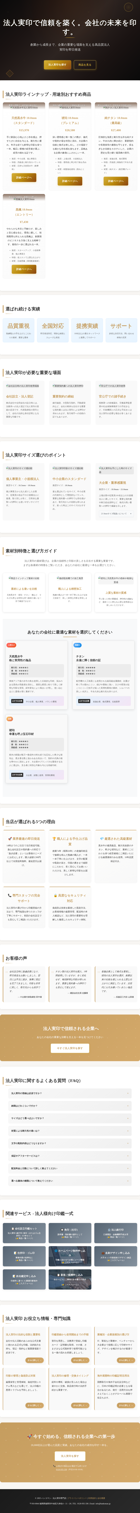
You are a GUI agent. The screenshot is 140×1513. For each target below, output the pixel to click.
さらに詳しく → (35, 1360)
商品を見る (84, 64)
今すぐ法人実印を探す (70, 1048)
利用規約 (92, 1498)
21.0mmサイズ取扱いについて (116, 514)
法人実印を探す (57, 64)
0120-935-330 (61, 1469)
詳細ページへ (24, 177)
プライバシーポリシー (77, 1498)
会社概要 (101, 1498)
